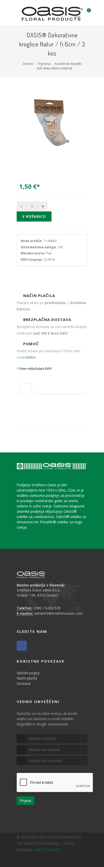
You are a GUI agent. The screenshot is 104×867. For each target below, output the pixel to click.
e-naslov (29, 357)
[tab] (26, 389)
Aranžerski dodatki (68, 64)
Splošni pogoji (28, 672)
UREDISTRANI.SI (47, 849)
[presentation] (26, 389)
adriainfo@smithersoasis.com (58, 613)
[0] (85, 12)
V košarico (34, 216)
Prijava (25, 800)
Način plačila (27, 678)
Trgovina (44, 64)
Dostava (24, 683)
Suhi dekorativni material (54, 68)
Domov (28, 64)
